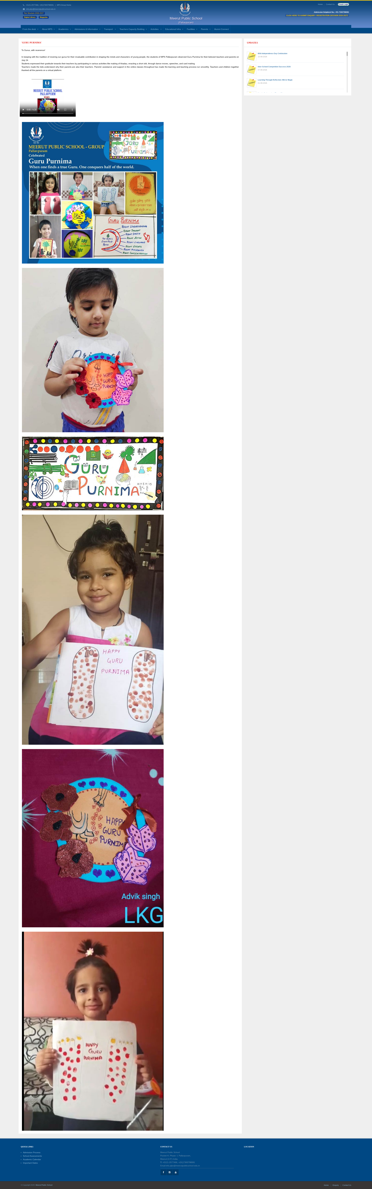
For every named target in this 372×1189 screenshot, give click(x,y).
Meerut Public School (44, 1185)
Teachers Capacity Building (132, 29)
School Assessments (32, 1156)
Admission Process (31, 1152)
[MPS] (186, 9)
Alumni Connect (221, 29)
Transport (108, 29)
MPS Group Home (64, 5)
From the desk (29, 29)
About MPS (47, 29)
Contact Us (330, 4)
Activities (155, 29)
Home (320, 4)
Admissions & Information (86, 29)
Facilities (191, 29)
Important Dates (30, 1163)
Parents (204, 29)
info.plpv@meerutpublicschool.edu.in (41, 9)
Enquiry (336, 1185)
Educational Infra (173, 29)
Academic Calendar (32, 1159)
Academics (63, 29)
